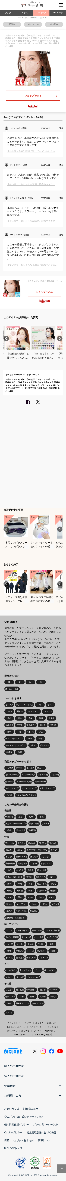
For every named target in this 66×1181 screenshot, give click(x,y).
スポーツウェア (12, 788)
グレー (38, 970)
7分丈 (9, 891)
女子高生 (20, 990)
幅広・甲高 (42, 884)
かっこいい (31, 958)
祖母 (22, 996)
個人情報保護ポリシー (16, 1124)
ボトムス (30, 768)
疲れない (53, 843)
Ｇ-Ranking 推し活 (43, 1034)
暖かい (9, 850)
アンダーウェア (28, 775)
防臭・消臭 (34, 823)
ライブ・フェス (33, 711)
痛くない (34, 857)
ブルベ (41, 897)
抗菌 (9, 830)
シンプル (30, 951)
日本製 (20, 891)
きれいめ (9, 958)
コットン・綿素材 (52, 930)
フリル (30, 944)
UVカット (9, 817)
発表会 (43, 725)
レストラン (47, 711)
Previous (6, 338)
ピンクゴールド (33, 977)
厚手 (52, 877)
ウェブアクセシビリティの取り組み (24, 1116)
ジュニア (9, 990)
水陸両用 (45, 823)
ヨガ (30, 738)
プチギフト (54, 990)
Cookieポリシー (13, 1132)
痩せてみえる (21, 857)
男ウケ (9, 904)
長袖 (30, 884)
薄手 (9, 884)
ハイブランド (21, 904)
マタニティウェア (47, 788)
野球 (40, 738)
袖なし (53, 884)
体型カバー (42, 891)
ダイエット (44, 745)
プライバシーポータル (45, 1124)
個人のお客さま (14, 1066)
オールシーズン (12, 689)
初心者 (43, 990)
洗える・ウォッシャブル (16, 823)
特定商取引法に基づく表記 (41, 1132)
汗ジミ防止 (21, 830)
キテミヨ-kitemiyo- (14, 375)
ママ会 (20, 725)
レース (20, 944)
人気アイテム (33, 24)
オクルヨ (39, 1023)
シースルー (37, 930)
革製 (52, 944)
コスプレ (9, 1013)
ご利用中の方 (12, 1095)
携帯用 (29, 877)
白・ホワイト (11, 970)
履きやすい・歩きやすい (37, 850)
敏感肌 (53, 891)
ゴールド (20, 977)
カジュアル (42, 951)
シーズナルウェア (29, 788)
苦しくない (10, 843)
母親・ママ (10, 996)
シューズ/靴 (43, 775)
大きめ (34, 863)
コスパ (9, 911)
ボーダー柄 (26, 937)
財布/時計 (9, 781)
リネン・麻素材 (12, 937)
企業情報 (9, 1086)
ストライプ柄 (52, 937)
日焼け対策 (22, 863)
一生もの (34, 904)
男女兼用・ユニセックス (16, 918)
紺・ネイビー (50, 970)
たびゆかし (50, 1030)
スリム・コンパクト (14, 877)
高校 (20, 718)
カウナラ (25, 1030)
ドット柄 (9, 944)
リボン (41, 944)
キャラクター (38, 1003)
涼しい (20, 850)
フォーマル (43, 958)
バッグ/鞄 (55, 775)
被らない (9, 857)
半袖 (20, 884)
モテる (51, 897)
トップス (9, 768)
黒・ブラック (25, 970)
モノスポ (51, 1027)
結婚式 (9, 752)
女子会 (51, 718)
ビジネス (9, 705)
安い (45, 904)
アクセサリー (40, 781)
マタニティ (31, 725)
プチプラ (55, 904)
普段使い (20, 958)
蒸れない (32, 843)
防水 (31, 817)
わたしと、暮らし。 (16, 1027)
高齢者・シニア (22, 1003)
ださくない (45, 857)
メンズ (8, 13)
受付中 (12, 24)
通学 (9, 732)
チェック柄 (38, 937)
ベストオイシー (36, 1027)
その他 (9, 795)
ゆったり (20, 870)
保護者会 (9, 725)
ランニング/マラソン (14, 738)
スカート (41, 768)
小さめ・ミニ (46, 863)
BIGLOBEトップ (13, 1148)
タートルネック (22, 930)
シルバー (9, 977)
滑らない (22, 843)
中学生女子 (31, 990)
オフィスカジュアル (24, 705)
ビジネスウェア (12, 775)
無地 (9, 951)
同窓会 (20, 711)
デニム (9, 930)
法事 (20, 752)
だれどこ (27, 1023)
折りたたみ (41, 877)
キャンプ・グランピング (16, 745)
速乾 (41, 817)
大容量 (30, 870)
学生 (9, 1003)
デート (9, 711)
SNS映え (34, 911)
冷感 (20, 817)
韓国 (30, 891)
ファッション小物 (24, 781)
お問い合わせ (11, 1108)
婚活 (41, 718)
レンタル (9, 897)
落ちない (54, 850)
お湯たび (51, 1023)
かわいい (20, 951)
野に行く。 (12, 1030)
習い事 (53, 725)
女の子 (43, 996)
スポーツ (30, 732)
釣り (33, 745)
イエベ (30, 897)
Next (59, 338)
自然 (53, 951)
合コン (50, 705)
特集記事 (54, 24)
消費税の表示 (30, 1108)
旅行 (9, 718)
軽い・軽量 (42, 870)
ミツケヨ (37, 1030)
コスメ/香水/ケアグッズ (26, 795)
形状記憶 (32, 830)
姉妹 (32, 996)
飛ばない (43, 843)
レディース (41, 13)
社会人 (53, 996)
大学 (30, 718)
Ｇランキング (13, 1023)
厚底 (20, 897)
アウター (20, 768)
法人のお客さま (14, 1076)
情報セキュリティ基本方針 (19, 1140)
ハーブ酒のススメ (22, 1034)
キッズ (25, 13)
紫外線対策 (10, 863)
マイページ (58, 13)
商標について (45, 1140)
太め (9, 870)
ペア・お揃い (21, 911)
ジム (41, 732)
